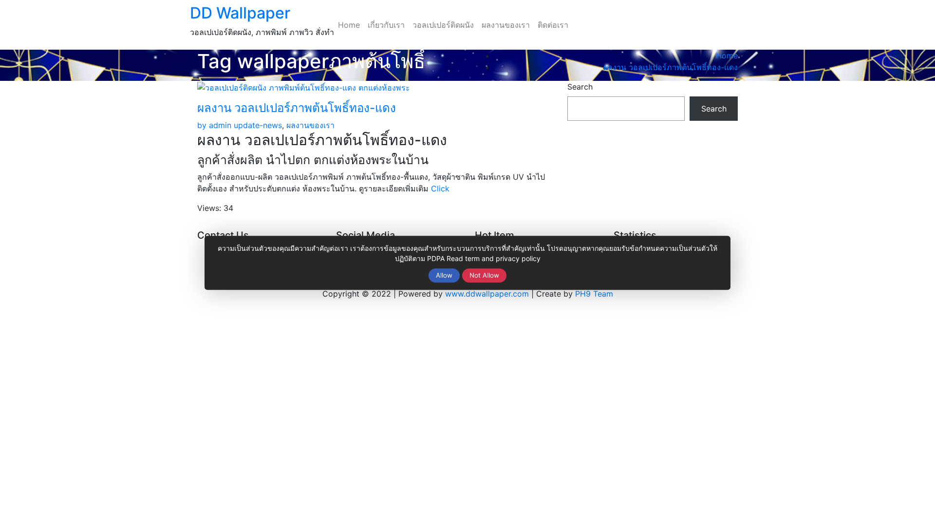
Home (349, 25)
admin (214, 125)
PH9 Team (594, 294)
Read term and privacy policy (494, 258)
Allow (444, 275)
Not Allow (484, 275)
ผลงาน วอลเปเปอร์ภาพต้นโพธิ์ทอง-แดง (670, 67)
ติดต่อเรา (553, 25)
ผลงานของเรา (506, 25)
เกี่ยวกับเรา (386, 25)
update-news (258, 125)
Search (580, 87)
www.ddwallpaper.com (487, 294)
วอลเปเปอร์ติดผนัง (443, 25)
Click (440, 188)
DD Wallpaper (240, 12)
